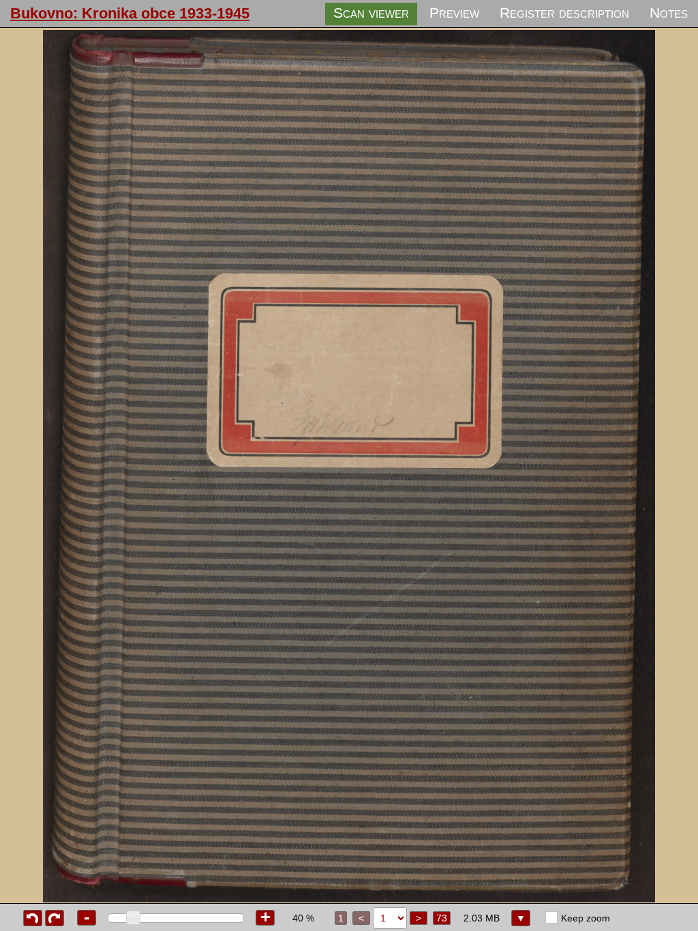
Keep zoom (585, 918)
